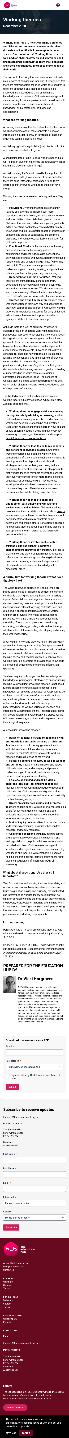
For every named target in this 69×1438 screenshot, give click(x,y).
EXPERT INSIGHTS (13, 1315)
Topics (6, 1288)
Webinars (8, 1281)
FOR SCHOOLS (10, 1297)
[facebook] (5, 1376)
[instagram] (18, 1376)
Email (10, 1046)
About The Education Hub (16, 1263)
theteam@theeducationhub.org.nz (20, 1117)
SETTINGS (11, 1433)
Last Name (9, 1168)
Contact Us (8, 1270)
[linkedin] (12, 1376)
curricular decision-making (31, 810)
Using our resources (13, 1266)
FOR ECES (8, 1278)
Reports (7, 1322)
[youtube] (25, 1376)
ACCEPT (26, 1433)
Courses (7, 1285)
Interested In (13, 1061)
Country (7, 1211)
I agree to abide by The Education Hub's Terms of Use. (35, 1077)
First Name (10, 1154)
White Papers (10, 1319)
